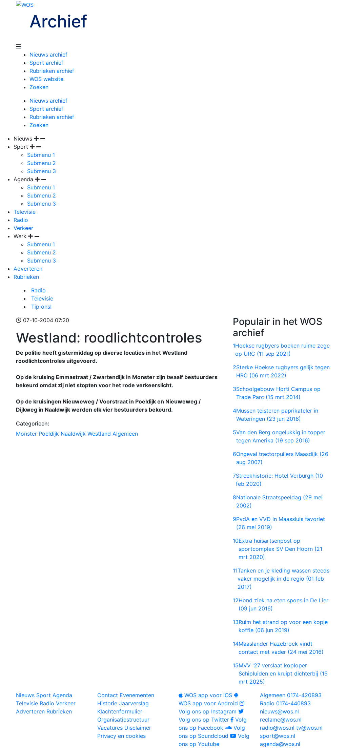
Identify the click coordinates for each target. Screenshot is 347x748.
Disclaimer (137, 727)
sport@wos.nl (277, 735)
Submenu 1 (41, 154)
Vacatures (110, 727)
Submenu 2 (41, 163)
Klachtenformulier (119, 711)
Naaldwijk (73, 433)
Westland (99, 433)
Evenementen (137, 695)
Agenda (62, 695)
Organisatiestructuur (123, 719)
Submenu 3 (41, 171)
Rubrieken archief (51, 70)
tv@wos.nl (309, 727)
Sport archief (46, 62)
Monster (26, 433)
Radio (21, 219)
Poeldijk (49, 433)
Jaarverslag (134, 703)
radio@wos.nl (277, 727)
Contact (107, 695)
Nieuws (25, 695)
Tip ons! (40, 306)
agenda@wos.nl (280, 744)
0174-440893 (285, 703)
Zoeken (38, 87)
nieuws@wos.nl (279, 711)
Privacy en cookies (121, 735)
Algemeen (125, 433)
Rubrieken (26, 276)
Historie (107, 703)
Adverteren (28, 268)
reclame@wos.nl (281, 719)
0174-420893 (291, 695)
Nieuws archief (48, 54)
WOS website (46, 79)
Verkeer (23, 228)
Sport (43, 695)
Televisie (25, 211)
